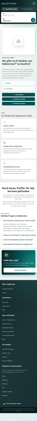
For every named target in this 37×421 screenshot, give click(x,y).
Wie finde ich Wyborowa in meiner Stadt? (19, 220)
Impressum (5, 302)
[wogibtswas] (9, 3)
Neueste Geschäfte (8, 331)
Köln (3, 387)
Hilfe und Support (7, 361)
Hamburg (4, 380)
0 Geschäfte (9, 88)
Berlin (3, 376)
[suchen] (33, 20)
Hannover (5, 395)
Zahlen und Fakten (7, 289)
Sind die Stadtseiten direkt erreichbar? (18, 240)
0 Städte (8, 83)
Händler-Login (6, 353)
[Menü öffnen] (34, 3)
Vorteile (4, 357)
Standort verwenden (19, 99)
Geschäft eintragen (8, 349)
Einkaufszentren (6, 323)
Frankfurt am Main (7, 391)
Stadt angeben (19, 94)
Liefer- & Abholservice (8, 320)
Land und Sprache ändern (13, 403)
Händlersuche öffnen (19, 103)
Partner (4, 292)
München (4, 384)
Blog (3, 339)
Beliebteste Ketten (7, 327)
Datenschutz (6, 306)
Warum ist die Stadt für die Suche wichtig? (19, 235)
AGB (3, 310)
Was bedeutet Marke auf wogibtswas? (18, 244)
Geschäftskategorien (8, 335)
